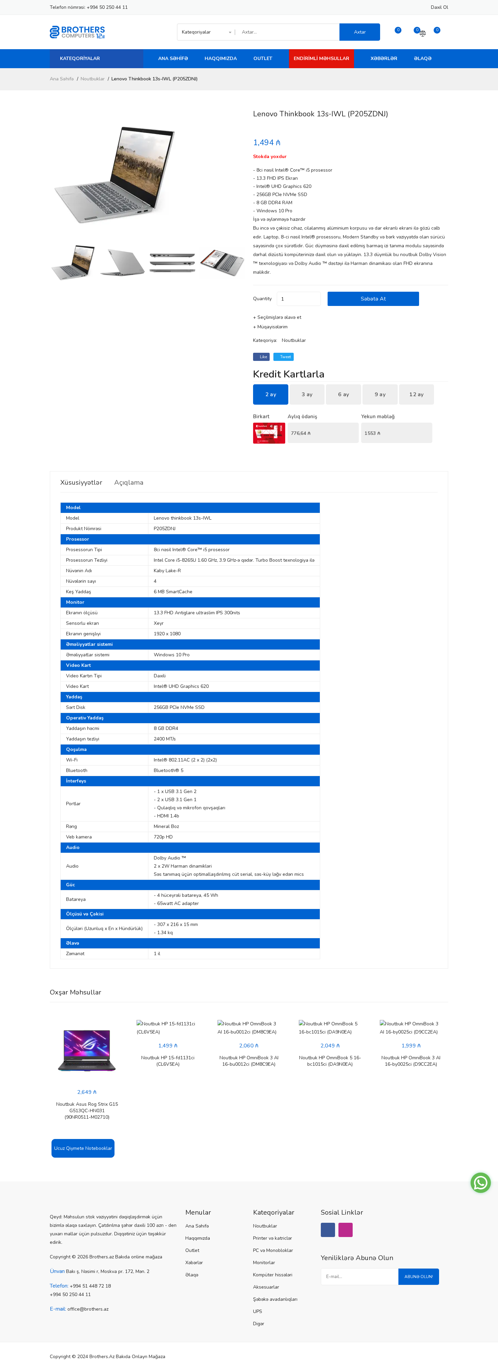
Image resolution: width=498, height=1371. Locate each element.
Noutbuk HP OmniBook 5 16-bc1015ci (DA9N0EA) (330, 1061)
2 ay (270, 394)
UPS (257, 1311)
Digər (258, 1323)
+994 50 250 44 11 (107, 7)
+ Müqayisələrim (270, 327)
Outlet (262, 58)
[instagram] (345, 1230)
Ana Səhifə (173, 58)
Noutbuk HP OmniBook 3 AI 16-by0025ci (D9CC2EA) (410, 1061)
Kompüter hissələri (272, 1275)
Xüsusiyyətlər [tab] (81, 482)
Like (263, 357)
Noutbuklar (93, 79)
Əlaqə (423, 58)
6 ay (343, 394)
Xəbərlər (384, 58)
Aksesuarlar (266, 1287)
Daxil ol (439, 7)
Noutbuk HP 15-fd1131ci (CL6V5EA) (167, 1061)
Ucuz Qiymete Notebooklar (83, 1148)
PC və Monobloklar (273, 1250)
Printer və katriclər (272, 1238)
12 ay (416, 394)
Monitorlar (264, 1262)
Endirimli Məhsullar (321, 58)
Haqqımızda (221, 58)
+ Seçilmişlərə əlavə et (277, 317)
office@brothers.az (87, 1309)
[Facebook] (328, 1230)
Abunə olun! (418, 1276)
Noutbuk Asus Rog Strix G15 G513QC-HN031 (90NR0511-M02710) (87, 1110)
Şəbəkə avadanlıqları (275, 1299)
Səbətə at (373, 299)
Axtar (360, 32)
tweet (285, 357)
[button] (237, 175)
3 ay (307, 394)
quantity (262, 298)
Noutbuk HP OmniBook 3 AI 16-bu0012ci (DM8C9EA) (249, 1061)
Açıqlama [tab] (128, 482)
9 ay (380, 394)
